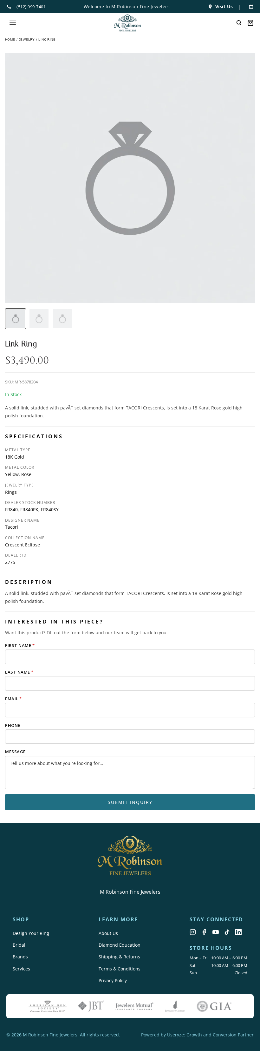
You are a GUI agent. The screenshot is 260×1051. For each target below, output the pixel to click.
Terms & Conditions (119, 969)
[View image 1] (15, 318)
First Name (20, 645)
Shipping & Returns (119, 957)
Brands (20, 957)
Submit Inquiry (130, 802)
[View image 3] (62, 318)
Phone (12, 725)
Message (15, 751)
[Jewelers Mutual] (134, 1006)
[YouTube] (215, 932)
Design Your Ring (31, 933)
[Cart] (250, 23)
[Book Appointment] (250, 6)
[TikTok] (227, 932)
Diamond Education (119, 945)
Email (13, 699)
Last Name (19, 672)
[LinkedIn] (238, 932)
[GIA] (214, 1006)
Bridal (19, 945)
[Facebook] (204, 932)
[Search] (239, 23)
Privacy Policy (113, 980)
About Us (108, 933)
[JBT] (91, 1006)
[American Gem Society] (48, 1006)
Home (10, 39)
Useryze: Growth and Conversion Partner (210, 1035)
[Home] (127, 23)
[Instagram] (193, 932)
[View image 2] (39, 318)
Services (21, 969)
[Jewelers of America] (175, 1006)
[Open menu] (12, 22)
